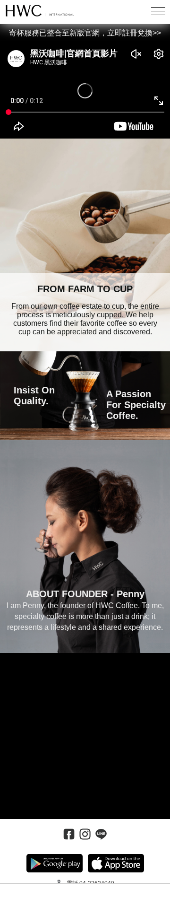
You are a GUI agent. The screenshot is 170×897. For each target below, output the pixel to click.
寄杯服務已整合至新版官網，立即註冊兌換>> (85, 33)
